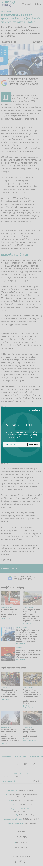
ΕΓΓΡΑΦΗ (34, 444)
